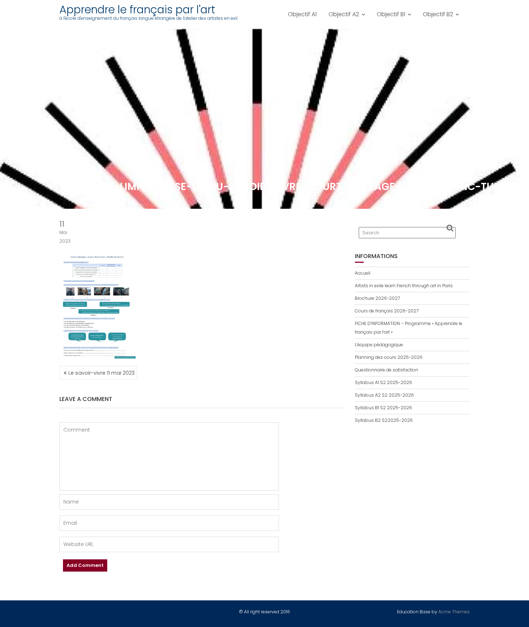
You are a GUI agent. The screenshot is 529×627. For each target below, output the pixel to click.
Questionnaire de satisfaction (386, 370)
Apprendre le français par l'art (137, 9)
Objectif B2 (438, 14)
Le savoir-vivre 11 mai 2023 (101, 372)
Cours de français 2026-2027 (387, 311)
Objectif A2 (344, 14)
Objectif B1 (391, 14)
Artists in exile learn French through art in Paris (404, 286)
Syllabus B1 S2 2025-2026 (383, 408)
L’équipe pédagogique (379, 345)
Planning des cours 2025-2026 (388, 357)
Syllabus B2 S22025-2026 (384, 420)
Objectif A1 (302, 14)
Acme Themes (454, 612)
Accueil (362, 273)
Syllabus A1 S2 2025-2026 (383, 382)
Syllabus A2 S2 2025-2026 (384, 395)
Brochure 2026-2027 (377, 298)
